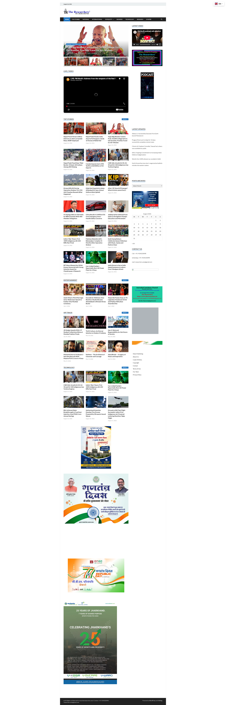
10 (134, 227)
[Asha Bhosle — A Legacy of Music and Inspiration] (118, 346)
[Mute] (157, 44)
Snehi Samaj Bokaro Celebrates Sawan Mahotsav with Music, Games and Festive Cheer (117, 242)
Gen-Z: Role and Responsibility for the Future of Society (117, 332)
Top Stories (76, 19)
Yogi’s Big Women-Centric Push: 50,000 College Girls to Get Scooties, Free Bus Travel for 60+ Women (117, 139)
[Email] (224, 28)
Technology (129, 19)
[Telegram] (224, 35)
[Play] (134, 44)
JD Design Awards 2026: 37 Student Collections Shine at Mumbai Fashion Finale (73, 332)
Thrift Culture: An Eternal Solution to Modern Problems (96, 332)
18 (138, 231)
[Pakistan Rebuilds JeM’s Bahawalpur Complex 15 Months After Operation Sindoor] (96, 230)
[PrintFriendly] (224, 14)
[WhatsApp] (224, 32)
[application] (147, 37)
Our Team (136, 372)
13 (147, 227)
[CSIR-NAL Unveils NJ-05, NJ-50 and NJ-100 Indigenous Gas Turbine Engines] (118, 154)
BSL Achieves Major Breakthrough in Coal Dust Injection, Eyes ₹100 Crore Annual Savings (73, 413)
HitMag (160, 700)
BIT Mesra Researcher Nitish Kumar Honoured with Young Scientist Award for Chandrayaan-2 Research (73, 268)
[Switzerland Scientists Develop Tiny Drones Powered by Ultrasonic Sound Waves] (96, 402)
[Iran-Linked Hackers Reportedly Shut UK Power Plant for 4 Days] (96, 257)
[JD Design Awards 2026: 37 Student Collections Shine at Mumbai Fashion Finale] (74, 321)
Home (67, 19)
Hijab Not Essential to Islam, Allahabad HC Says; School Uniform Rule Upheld (95, 190)
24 (134, 235)
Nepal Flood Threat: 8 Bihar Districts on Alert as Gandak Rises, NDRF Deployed (73, 138)
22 (156, 231)
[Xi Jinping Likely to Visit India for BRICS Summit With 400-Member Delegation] (74, 206)
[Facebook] (224, 18)
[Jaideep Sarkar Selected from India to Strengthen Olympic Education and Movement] (118, 206)
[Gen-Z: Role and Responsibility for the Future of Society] (118, 321)
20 (147, 231)
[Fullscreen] (160, 44)
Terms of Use (137, 369)
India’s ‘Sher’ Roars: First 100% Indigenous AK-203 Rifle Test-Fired (72, 241)
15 (156, 227)
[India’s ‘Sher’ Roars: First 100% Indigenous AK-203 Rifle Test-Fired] (74, 230)
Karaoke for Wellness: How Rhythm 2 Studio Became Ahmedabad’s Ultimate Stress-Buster (96, 300)
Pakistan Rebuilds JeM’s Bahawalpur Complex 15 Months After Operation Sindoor (94, 242)
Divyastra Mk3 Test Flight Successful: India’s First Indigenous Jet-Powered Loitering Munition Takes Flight (116, 414)
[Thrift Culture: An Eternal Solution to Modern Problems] (96, 322)
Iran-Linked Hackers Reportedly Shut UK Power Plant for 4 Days (95, 268)
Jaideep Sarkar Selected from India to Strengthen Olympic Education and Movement (117, 216)
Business (119, 19)
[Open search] (161, 19)
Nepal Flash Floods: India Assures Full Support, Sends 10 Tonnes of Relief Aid (95, 138)
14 (151, 227)
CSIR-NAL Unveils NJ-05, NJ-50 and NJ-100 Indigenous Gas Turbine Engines (118, 165)
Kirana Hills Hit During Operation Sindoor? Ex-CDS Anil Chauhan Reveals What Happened (73, 191)
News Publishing (138, 354)
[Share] (224, 39)
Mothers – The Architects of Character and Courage (95, 355)
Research (140, 19)
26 (143, 235)
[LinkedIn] (224, 25)
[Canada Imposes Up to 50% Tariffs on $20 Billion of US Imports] (96, 155)
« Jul (133, 243)
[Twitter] (224, 21)
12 (143, 227)
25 (138, 235)
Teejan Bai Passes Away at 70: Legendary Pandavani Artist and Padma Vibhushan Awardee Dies (118, 300)
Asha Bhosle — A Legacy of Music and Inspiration (117, 355)
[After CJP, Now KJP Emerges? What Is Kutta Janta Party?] (118, 180)
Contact (135, 366)
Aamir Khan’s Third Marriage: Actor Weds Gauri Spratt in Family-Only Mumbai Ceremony (73, 300)
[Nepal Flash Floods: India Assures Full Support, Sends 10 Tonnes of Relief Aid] (96, 128)
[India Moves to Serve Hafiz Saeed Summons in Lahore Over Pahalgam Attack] (118, 257)
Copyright (136, 363)
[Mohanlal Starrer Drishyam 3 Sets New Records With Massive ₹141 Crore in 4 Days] (74, 346)
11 (138, 227)
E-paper (148, 19)
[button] (126, 41)
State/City (108, 19)
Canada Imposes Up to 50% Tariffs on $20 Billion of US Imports (95, 166)
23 (160, 231)
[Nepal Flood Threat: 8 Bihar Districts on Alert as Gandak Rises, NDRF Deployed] (74, 128)
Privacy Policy (137, 375)
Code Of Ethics (137, 360)
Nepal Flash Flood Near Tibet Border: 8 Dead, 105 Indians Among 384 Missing (73, 165)
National (86, 19)
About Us (136, 357)
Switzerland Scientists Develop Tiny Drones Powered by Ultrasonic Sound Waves (96, 413)
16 (160, 227)
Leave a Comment (92, 53)
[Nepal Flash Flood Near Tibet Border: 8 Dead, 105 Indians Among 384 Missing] (96, 41)
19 (143, 231)
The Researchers (82, 53)
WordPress (152, 700)
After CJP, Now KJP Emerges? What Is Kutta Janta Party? (118, 189)
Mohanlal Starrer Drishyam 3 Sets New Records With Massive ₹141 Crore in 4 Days (73, 356)
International (97, 19)
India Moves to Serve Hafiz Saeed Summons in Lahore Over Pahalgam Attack (117, 267)
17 (134, 231)
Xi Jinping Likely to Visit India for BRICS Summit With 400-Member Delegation (73, 216)
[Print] (224, 11)
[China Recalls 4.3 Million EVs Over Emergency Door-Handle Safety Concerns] (96, 206)
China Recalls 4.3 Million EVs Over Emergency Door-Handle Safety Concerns (95, 216)
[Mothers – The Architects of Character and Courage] (96, 346)
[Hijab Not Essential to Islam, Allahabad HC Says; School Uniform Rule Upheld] (96, 180)
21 (151, 231)
